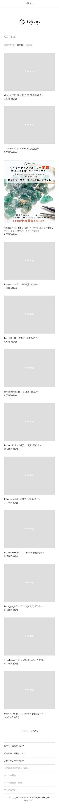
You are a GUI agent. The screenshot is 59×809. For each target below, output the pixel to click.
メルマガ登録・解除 (13, 783)
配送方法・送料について (15, 753)
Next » (35, 731)
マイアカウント (11, 790)
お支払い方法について (14, 746)
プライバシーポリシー (14, 761)
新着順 (29, 45)
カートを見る (10, 775)
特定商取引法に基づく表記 (16, 768)
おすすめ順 (9, 45)
